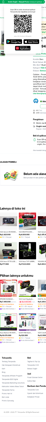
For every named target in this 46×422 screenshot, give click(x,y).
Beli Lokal (5, 397)
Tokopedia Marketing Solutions (13, 383)
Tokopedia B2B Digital (10, 379)
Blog (3, 372)
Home (2, 18)
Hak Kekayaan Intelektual (11, 365)
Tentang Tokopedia (8, 361)
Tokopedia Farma (8, 390)
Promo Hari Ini (7, 393)
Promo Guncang (8, 401)
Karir (3, 369)
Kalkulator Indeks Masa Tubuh (13, 386)
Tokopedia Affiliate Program (12, 376)
